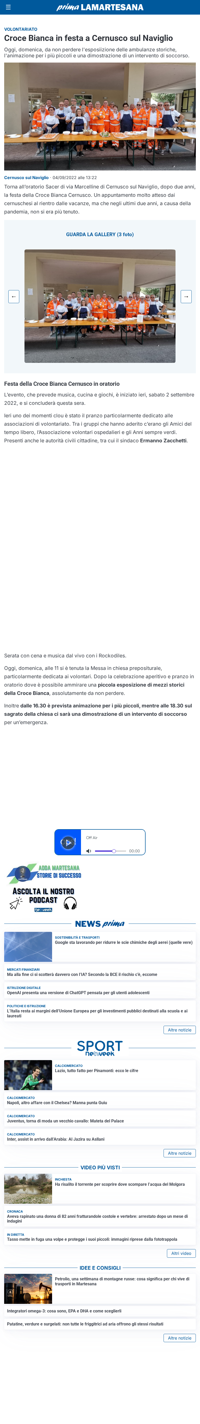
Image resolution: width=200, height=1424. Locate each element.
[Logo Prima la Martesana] (100, 7)
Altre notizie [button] (179, 1029)
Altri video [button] (181, 1253)
